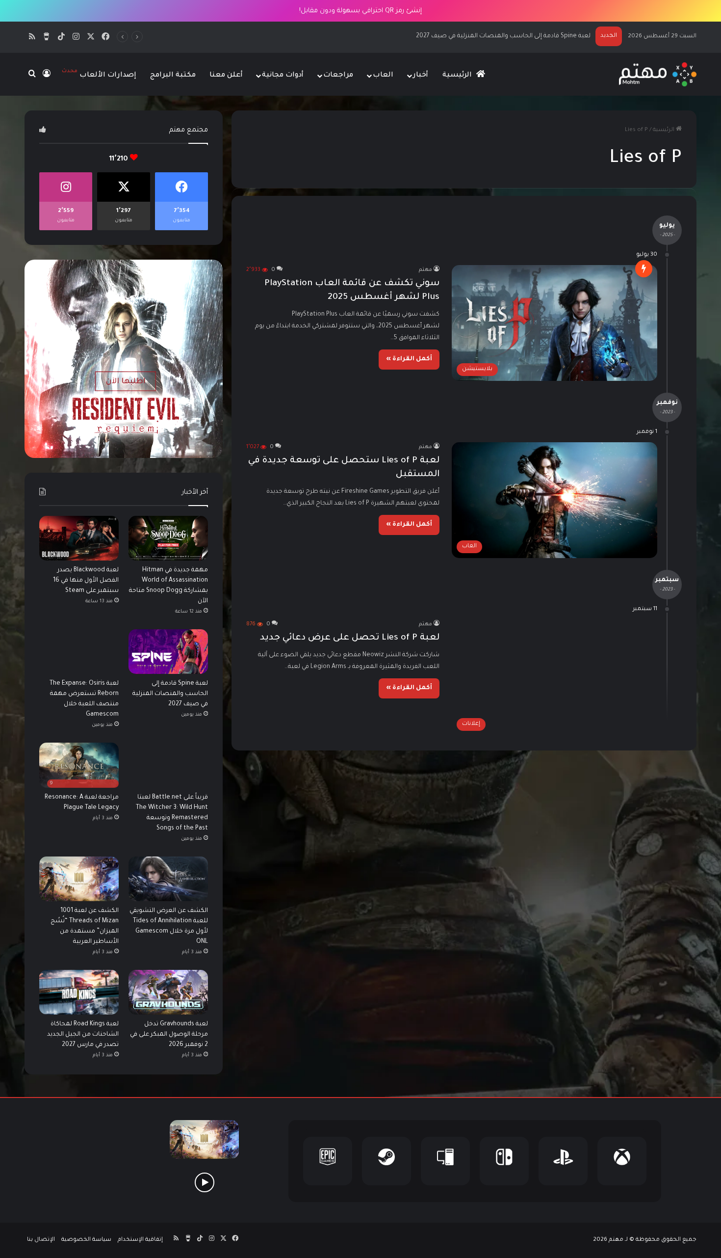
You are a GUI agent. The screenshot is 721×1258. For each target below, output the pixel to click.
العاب (383, 76)
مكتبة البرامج (173, 76)
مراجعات (338, 76)
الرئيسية (458, 76)
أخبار (420, 76)
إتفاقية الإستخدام (140, 1240)
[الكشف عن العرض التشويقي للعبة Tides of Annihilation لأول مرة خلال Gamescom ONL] (168, 879)
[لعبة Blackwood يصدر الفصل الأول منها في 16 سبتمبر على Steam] (79, 538)
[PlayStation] (563, 1161)
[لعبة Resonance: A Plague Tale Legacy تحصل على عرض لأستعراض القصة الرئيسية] (204, 1182)
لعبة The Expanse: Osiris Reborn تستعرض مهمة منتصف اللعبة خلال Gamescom (475, 36)
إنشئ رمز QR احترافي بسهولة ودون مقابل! (360, 11)
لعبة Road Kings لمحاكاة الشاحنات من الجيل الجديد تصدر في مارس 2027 (83, 1034)
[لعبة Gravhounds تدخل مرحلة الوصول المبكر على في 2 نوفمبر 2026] (168, 992)
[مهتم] (657, 74)
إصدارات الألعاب (99, 74)
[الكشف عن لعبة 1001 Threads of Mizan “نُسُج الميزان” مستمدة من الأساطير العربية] (79, 879)
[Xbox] (621, 1161)
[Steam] (386, 1161)
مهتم (425, 270)
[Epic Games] (327, 1161)
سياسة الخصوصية (86, 1240)
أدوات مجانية (283, 76)
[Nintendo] (504, 1161)
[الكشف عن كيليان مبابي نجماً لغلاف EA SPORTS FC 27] (59, 1182)
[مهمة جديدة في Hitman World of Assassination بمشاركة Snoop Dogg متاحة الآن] (168, 538)
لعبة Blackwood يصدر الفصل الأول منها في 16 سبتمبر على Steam (86, 580)
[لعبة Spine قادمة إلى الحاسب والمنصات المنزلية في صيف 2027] (168, 651)
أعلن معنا (226, 76)
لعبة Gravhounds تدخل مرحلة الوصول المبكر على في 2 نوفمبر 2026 (169, 1034)
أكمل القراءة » (409, 359)
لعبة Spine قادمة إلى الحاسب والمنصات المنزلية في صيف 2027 (170, 694)
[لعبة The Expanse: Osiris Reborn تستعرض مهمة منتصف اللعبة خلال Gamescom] (79, 651)
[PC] (445, 1161)
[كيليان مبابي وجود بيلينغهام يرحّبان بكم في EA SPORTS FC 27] (131, 1182)
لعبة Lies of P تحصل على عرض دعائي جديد (349, 638)
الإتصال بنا (41, 1240)
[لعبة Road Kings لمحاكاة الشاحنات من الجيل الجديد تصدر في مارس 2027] (79, 992)
